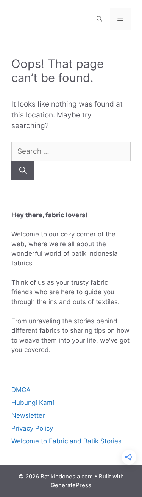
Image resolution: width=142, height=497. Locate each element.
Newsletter (28, 415)
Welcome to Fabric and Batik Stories (66, 441)
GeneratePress (71, 485)
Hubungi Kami (32, 402)
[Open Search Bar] (99, 19)
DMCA (21, 390)
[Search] (22, 171)
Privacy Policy (32, 428)
